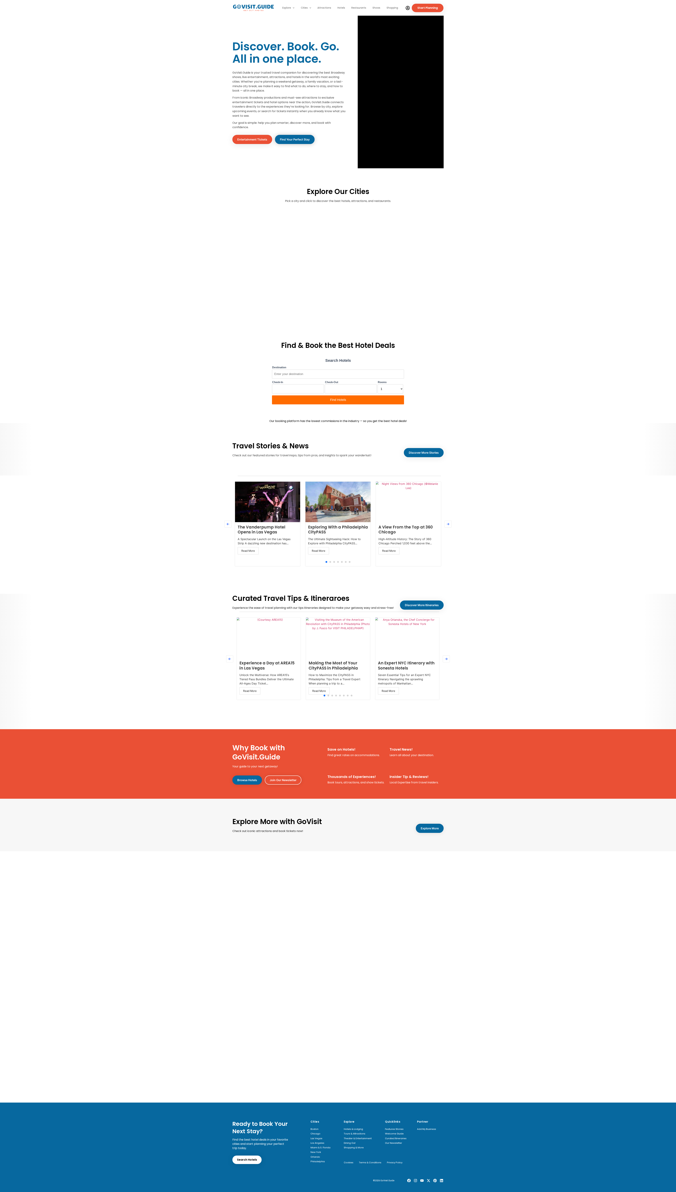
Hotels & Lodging (353, 1129)
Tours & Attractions (354, 1133)
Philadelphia (318, 1161)
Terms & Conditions (370, 1162)
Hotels (341, 8)
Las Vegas (316, 1138)
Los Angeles (317, 1143)
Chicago (315, 1133)
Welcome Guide (394, 1133)
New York (316, 1152)
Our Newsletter (393, 1143)
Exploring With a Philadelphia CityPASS (338, 529)
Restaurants (358, 8)
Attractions (324, 8)
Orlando (315, 1157)
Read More (248, 550)
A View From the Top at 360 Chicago (405, 529)
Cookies (348, 1162)
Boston (314, 1129)
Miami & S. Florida (320, 1147)
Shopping (392, 8)
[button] (326, 562)
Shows (376, 8)
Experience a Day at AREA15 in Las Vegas (267, 665)
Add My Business (426, 1129)
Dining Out (349, 1143)
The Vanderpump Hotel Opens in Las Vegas (261, 529)
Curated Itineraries (395, 1138)
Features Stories (394, 1129)
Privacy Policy (394, 1162)
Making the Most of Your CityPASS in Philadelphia (333, 665)
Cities (304, 8)
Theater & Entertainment (358, 1138)
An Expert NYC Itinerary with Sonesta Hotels (406, 665)
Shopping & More (354, 1147)
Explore (286, 8)
